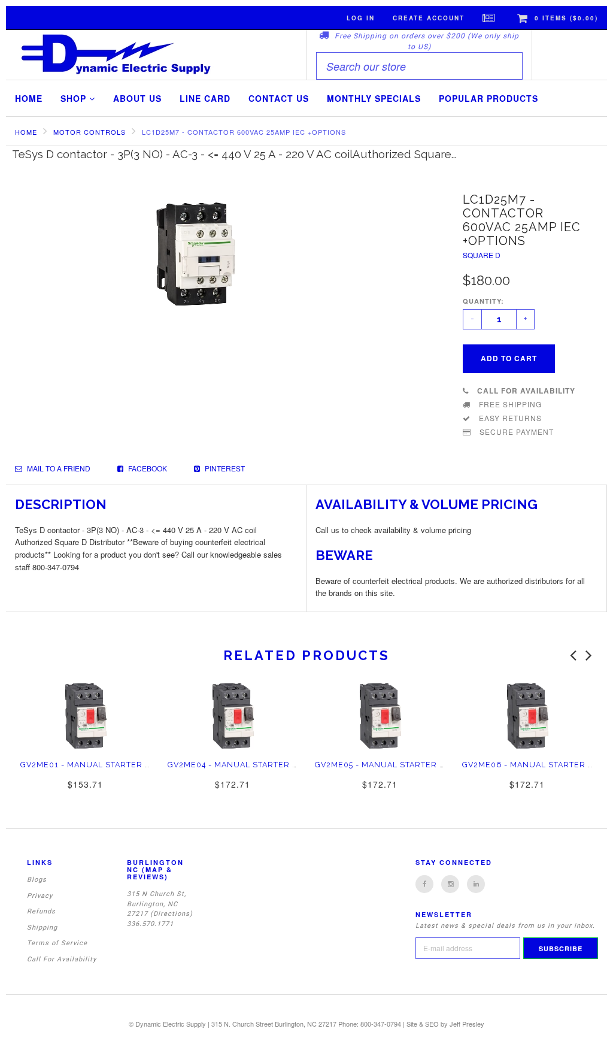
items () (566, 18)
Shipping (42, 927)
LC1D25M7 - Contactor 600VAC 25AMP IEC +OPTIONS (244, 132)
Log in (361, 18)
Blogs (37, 879)
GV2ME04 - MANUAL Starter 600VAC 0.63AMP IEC (272, 764)
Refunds (41, 911)
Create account (429, 18)
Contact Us (278, 98)
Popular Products (488, 98)
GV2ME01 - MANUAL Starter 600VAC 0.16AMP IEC (124, 764)
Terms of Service (57, 943)
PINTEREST (224, 468)
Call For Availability (61, 959)
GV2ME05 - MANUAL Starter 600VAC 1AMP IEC (413, 764)
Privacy (40, 896)
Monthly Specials (374, 98)
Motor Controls (89, 132)
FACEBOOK (146, 468)
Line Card (205, 98)
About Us (137, 98)
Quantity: (483, 300)
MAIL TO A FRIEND (57, 468)
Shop (74, 98)
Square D (481, 255)
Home (29, 98)
